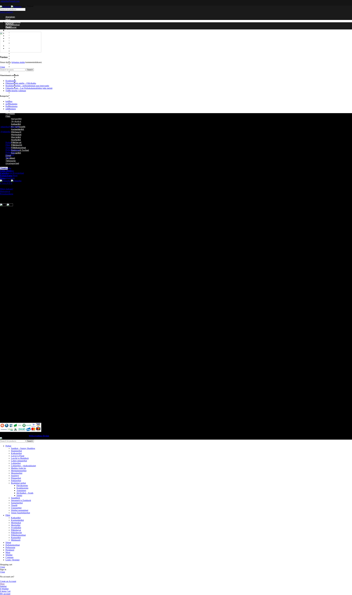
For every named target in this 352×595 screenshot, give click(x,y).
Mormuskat (16, 134)
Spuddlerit (15, 92)
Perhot (8, 142)
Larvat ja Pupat (17, 456)
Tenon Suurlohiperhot (20, 513)
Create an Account (8, 581)
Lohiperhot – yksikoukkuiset (24, 56)
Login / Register (13, 560)
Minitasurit (16, 132)
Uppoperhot (16, 108)
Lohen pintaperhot (19, 461)
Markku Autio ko (18, 58)
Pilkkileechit (16, 145)
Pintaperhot (16, 66)
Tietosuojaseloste (7, 178)
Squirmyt (15, 95)
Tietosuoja (11, 160)
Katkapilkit (16, 124)
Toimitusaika (5, 168)
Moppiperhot (17, 64)
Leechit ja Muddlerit (20, 458)
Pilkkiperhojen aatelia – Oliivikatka (21, 83)
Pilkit (8, 116)
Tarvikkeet (10, 158)
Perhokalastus (11, 106)
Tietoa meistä (5, 170)
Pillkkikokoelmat (18, 147)
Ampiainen (10, 17)
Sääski (19, 495)
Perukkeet (10, 155)
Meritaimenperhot (18, 470)
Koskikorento (22, 79)
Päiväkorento (22, 485)
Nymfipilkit (16, 139)
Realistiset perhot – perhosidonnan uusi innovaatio (27, 86)
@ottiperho (5, 131)
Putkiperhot (16, 480)
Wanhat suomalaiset (20, 111)
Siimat (8, 147)
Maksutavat (5, 191)
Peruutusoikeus (6, 194)
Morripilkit (16, 137)
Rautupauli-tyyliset (20, 150)
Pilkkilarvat (16, 142)
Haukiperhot (16, 451)
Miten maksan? (6, 189)
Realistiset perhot (19, 71)
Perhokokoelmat (13, 22)
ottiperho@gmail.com (10, 1)
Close (2, 67)
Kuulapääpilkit (17, 129)
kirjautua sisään (18, 62)
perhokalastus (11, 104)
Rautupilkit (16, 153)
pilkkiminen (11, 109)
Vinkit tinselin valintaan (16, 90)
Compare (9, 557)
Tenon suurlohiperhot (21, 103)
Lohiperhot (16, 53)
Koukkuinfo (11, 81)
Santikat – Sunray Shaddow (23, 448)
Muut (8, 19)
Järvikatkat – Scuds (25, 77)
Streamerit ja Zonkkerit (21, 98)
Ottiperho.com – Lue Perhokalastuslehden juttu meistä (29, 88)
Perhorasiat (10, 152)
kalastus (9, 101)
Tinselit (14, 505)
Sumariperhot (17, 100)
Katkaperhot (16, 453)
